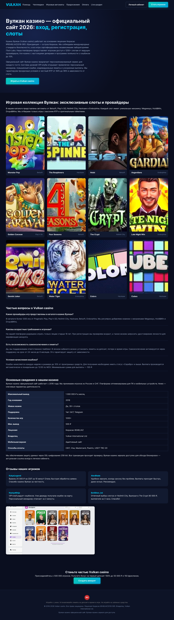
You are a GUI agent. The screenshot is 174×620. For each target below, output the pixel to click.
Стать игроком (158, 4)
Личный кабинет (136, 4)
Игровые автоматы (55, 4)
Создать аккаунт (87, 580)
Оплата (85, 4)
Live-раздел (96, 4)
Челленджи (38, 4)
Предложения (73, 4)
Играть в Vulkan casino (22, 81)
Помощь (26, 4)
